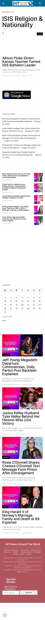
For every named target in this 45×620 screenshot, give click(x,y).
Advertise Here (18, 554)
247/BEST (6, 457)
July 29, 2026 (6, 223)
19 (16, 305)
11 (11, 301)
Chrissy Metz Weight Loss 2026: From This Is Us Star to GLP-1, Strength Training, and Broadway (15, 208)
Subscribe (29, 592)
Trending (5, 408)
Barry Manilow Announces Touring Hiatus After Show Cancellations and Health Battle (16, 175)
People (40, 34)
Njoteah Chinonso (7, 434)
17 (5, 305)
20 (22, 305)
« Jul (4, 320)
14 (28, 301)
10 (5, 301)
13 (22, 301)
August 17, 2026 (7, 200)
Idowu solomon (6, 483)
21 (28, 305)
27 (22, 308)
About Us (7, 552)
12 (16, 301)
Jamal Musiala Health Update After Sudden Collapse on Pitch (16, 197)
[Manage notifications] (5, 615)
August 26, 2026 (7, 180)
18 (11, 305)
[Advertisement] (22, 254)
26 (16, 308)
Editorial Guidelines (11, 550)
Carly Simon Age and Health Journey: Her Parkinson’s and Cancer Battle (14, 219)
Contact (15, 552)
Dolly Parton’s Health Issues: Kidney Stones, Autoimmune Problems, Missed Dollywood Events (14, 187)
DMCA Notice (24, 550)
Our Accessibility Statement (30, 552)
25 (11, 308)
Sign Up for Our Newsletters (10, 588)
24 (5, 308)
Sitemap (29, 554)
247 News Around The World (11, 76)
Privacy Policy (36, 550)
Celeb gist (6, 355)
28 (28, 308)
